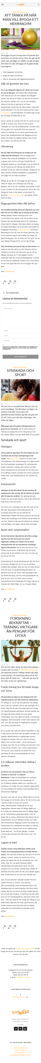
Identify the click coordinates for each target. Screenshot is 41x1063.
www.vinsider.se (21, 1050)
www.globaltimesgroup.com (20, 1055)
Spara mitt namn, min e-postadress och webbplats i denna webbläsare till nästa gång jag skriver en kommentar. (20, 348)
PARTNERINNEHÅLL (20, 12)
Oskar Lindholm (18, 997)
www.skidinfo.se (20, 1053)
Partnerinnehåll (9, 271)
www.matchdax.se (20, 1048)
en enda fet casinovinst (28, 670)
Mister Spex (14, 459)
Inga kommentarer (12, 293)
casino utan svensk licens (25, 949)
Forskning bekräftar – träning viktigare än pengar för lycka (20, 627)
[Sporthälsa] (20, 4)
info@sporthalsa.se (23, 977)
